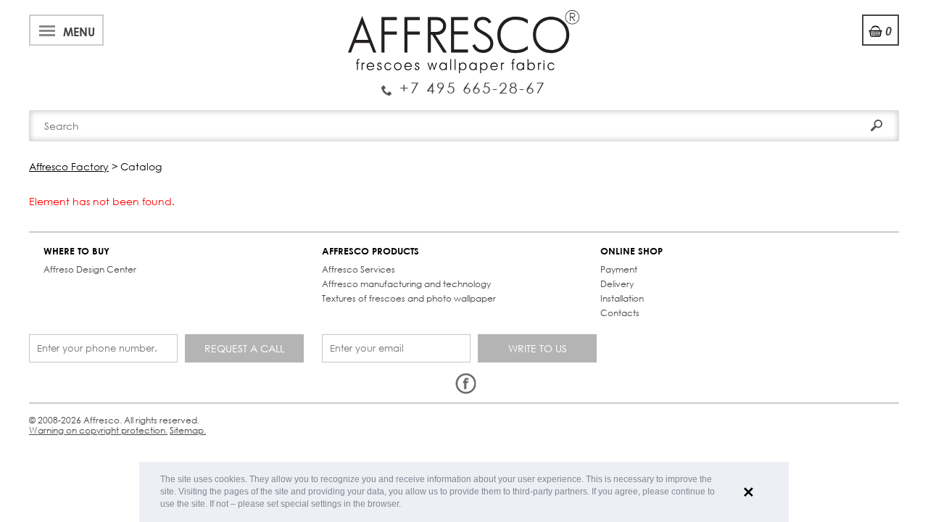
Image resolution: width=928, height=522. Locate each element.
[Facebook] (465, 384)
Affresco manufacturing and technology (406, 284)
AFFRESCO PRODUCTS (370, 251)
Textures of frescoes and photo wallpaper (409, 298)
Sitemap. (188, 430)
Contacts (619, 313)
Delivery (617, 284)
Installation (622, 298)
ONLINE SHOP (631, 251)
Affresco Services (358, 269)
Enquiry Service (463, 82)
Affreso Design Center (90, 269)
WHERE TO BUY (76, 251)
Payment (618, 269)
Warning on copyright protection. (98, 430)
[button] (405, 505)
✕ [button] (748, 492)
